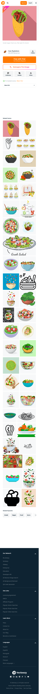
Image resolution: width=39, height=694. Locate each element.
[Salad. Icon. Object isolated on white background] (11, 571)
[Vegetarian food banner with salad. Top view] (25, 418)
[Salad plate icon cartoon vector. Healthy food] (11, 537)
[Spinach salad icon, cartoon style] (26, 604)
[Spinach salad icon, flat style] (11, 520)
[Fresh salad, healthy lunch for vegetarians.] (11, 295)
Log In (30, 3)
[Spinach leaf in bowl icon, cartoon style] (11, 419)
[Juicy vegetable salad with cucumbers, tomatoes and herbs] (11, 243)
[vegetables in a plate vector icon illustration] (11, 683)
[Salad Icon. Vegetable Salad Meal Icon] (11, 385)
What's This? (20, 81)
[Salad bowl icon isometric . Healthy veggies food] (11, 451)
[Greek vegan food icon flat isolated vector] (11, 146)
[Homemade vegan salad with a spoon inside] (11, 260)
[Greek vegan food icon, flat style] (11, 128)
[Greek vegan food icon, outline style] (26, 144)
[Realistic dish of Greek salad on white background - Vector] (13, 435)
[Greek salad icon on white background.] (11, 351)
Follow (33, 53)
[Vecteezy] (3, 3)
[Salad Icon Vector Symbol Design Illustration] (10, 636)
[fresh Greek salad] (11, 368)
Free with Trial (19, 60)
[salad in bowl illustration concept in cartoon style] (11, 503)
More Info (7, 85)
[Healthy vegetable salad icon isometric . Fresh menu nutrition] (11, 333)
